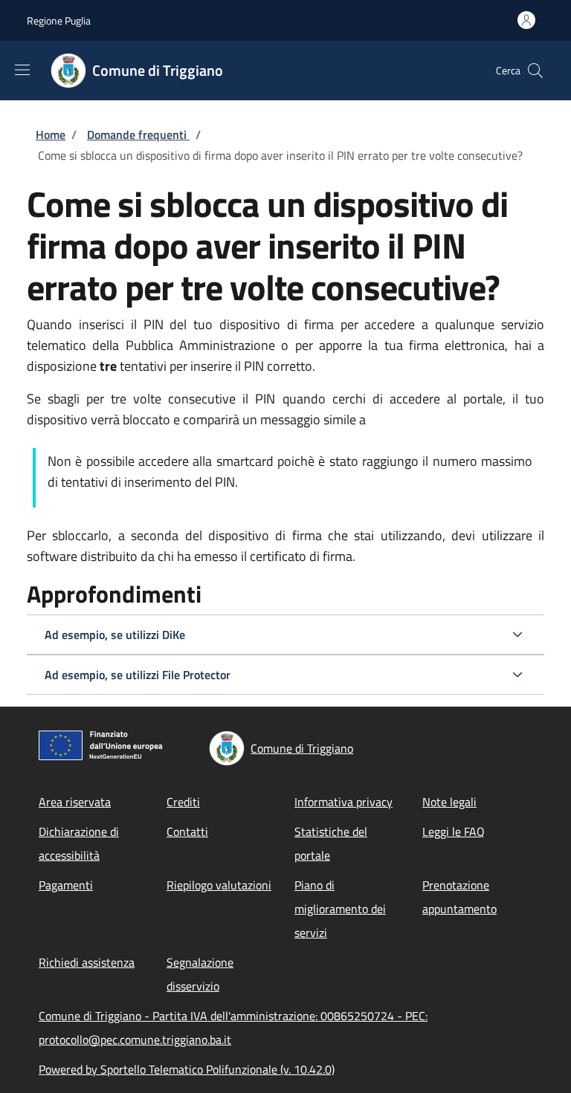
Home (50, 134)
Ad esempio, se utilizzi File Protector (137, 675)
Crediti (183, 802)
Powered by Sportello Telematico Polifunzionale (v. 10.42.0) (187, 1069)
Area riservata (75, 802)
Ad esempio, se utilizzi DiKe (115, 634)
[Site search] (535, 71)
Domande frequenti (138, 134)
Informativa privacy (343, 802)
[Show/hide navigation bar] (22, 70)
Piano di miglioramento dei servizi (340, 908)
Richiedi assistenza (87, 962)
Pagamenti (66, 885)
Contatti (187, 831)
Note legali (449, 802)
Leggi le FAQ (453, 831)
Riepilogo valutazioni (219, 885)
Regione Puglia (59, 20)
